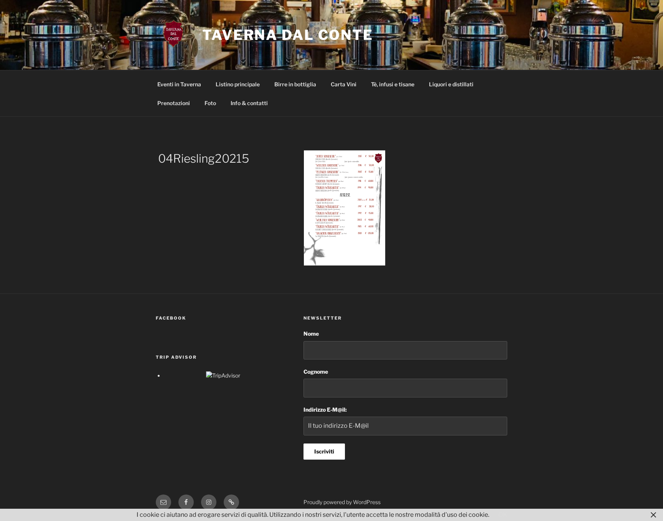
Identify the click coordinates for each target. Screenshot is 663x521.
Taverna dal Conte (287, 34)
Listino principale (238, 84)
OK (502, 514)
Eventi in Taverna (179, 84)
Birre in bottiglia (295, 84)
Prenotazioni (173, 103)
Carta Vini (343, 84)
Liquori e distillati (451, 84)
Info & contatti (249, 103)
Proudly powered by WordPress (342, 502)
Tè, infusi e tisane (392, 84)
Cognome (315, 371)
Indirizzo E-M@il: (325, 409)
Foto (210, 103)
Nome (311, 333)
